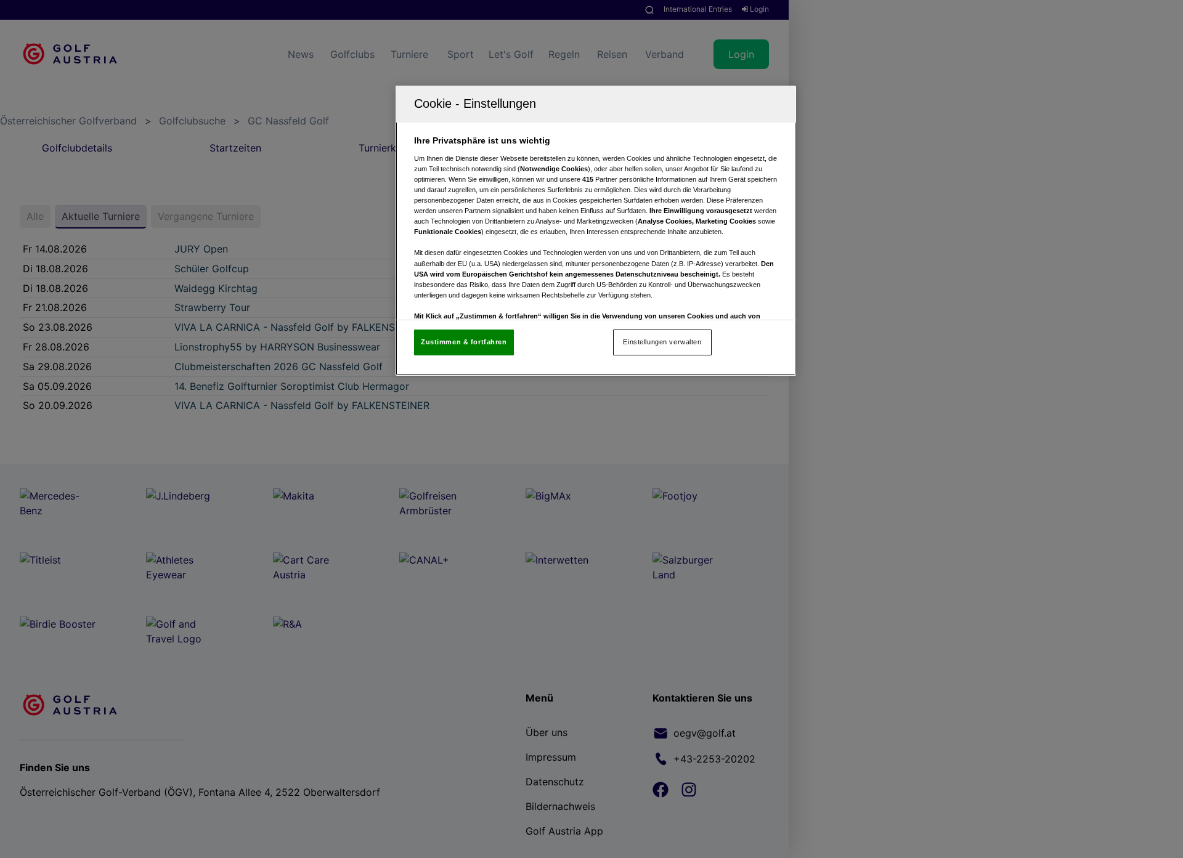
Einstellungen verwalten (662, 342)
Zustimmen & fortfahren (464, 342)
